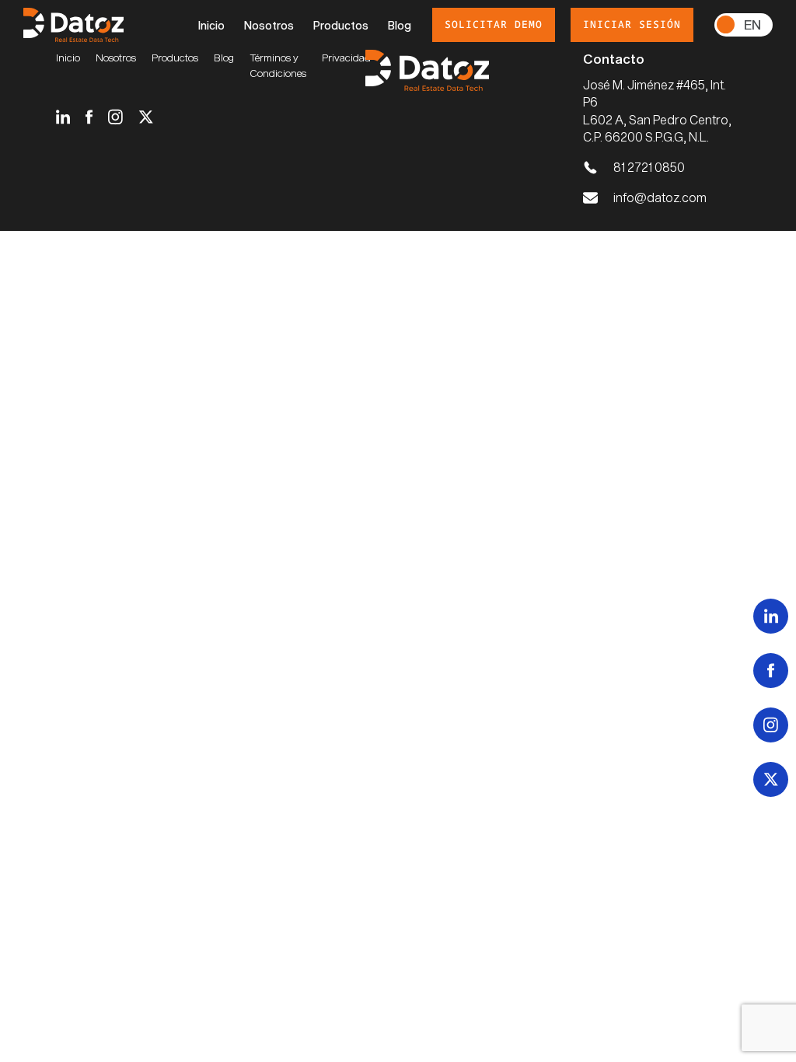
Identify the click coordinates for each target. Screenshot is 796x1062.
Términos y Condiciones (278, 65)
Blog (399, 25)
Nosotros (269, 25)
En (752, 24)
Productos (340, 25)
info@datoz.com (660, 197)
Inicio (211, 25)
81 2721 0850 (649, 166)
